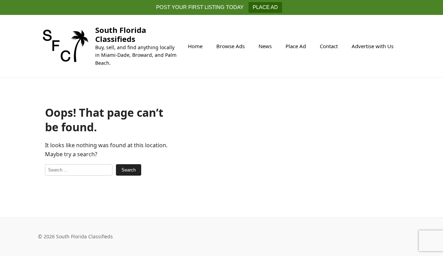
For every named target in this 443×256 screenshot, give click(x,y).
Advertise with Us (373, 46)
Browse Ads (230, 46)
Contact (329, 46)
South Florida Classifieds (120, 34)
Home (195, 46)
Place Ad (296, 46)
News (265, 46)
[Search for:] (78, 170)
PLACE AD (265, 7)
